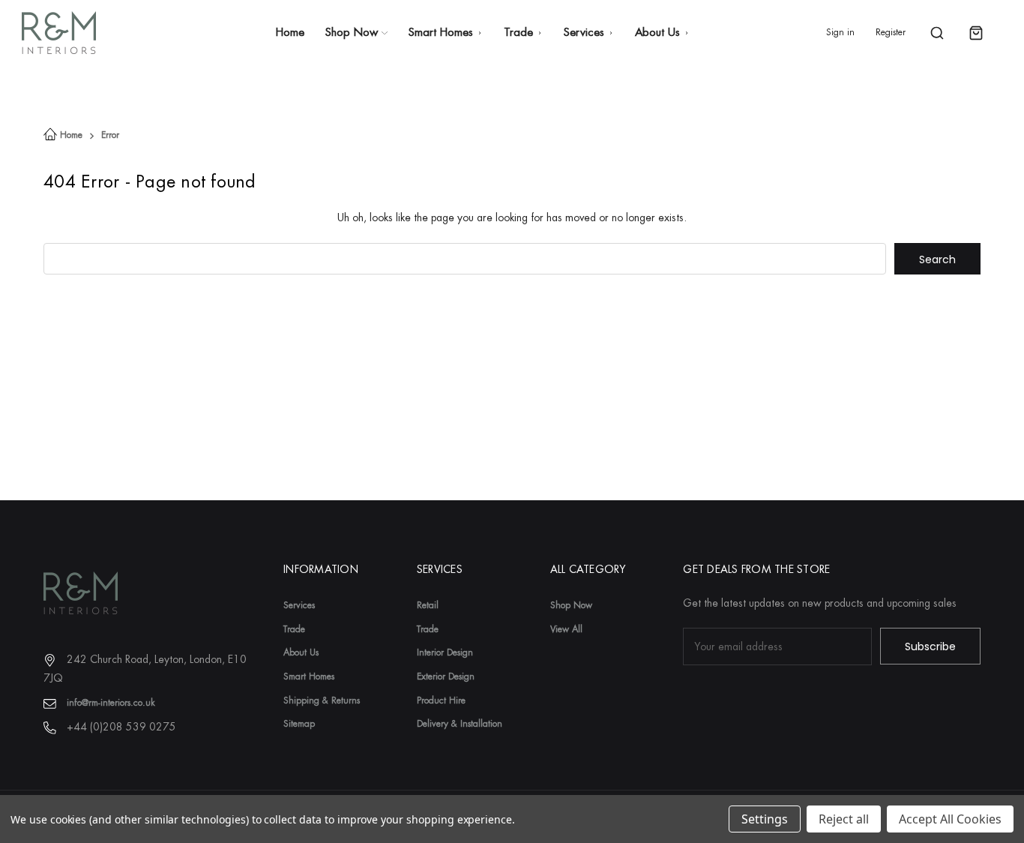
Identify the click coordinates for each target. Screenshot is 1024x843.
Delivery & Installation (459, 723)
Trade (518, 32)
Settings (764, 819)
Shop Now (351, 32)
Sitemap (299, 723)
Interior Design (445, 652)
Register (891, 32)
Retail (428, 605)
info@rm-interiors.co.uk (111, 702)
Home (290, 32)
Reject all (844, 819)
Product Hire (441, 700)
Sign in (840, 32)
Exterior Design (446, 676)
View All (566, 629)
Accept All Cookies (950, 819)
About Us (657, 32)
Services (584, 32)
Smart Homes (441, 32)
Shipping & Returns (321, 700)
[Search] (937, 33)
